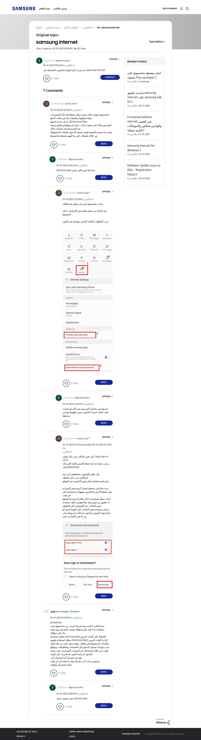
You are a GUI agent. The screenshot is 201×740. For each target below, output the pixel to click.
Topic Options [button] (156, 41)
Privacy (21, 736)
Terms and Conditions (81, 731)
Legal (72, 736)
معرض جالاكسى (60, 8)
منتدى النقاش (44, 8)
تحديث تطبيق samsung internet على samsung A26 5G (144, 97)
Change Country (131, 734)
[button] (114, 59)
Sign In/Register (169, 8)
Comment (110, 77)
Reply (104, 144)
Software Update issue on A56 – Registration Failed (143, 170)
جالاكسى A (69, 65)
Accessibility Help (27, 731)
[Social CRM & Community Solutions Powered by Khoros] (163, 721)
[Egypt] (23, 8)
